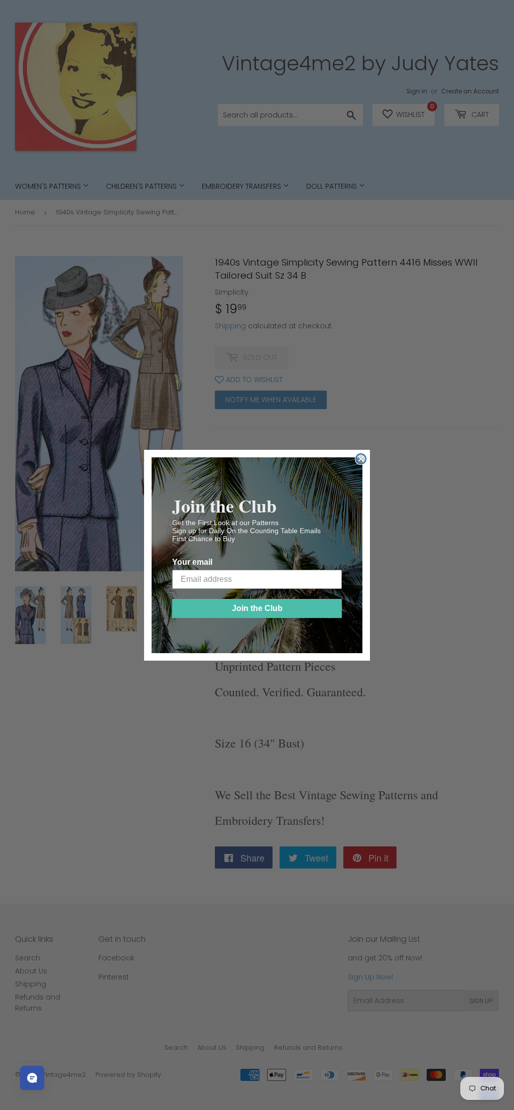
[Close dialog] (361, 459)
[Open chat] (32, 1078)
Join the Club (257, 608)
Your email (192, 562)
